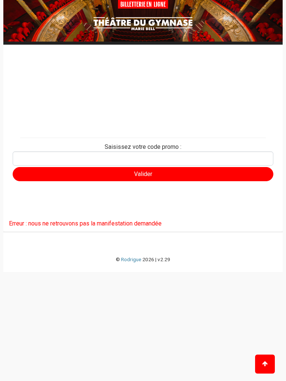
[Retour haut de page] (265, 364)
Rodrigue (131, 259)
